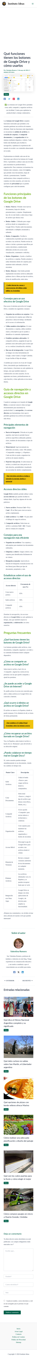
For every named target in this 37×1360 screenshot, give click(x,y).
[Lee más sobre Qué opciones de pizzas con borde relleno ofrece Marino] (18, 1088)
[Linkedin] (18, 99)
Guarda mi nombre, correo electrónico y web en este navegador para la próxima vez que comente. (18, 1303)
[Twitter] (9, 99)
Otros (6, 94)
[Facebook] (5, 99)
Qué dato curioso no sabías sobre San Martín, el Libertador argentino (18, 1064)
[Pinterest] (14, 99)
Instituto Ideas (16, 3)
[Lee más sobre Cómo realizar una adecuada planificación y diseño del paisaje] (18, 1124)
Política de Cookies (18, 1337)
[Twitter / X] (18, 972)
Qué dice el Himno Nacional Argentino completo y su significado (16, 1023)
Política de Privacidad (19, 1340)
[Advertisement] (18, 27)
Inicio (18, 1329)
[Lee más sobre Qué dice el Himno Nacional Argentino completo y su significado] (18, 1007)
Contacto (18, 1334)
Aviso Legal (19, 1331)
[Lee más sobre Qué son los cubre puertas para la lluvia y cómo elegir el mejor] (18, 1161)
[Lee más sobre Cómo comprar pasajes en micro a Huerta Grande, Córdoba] (18, 1199)
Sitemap (18, 1342)
